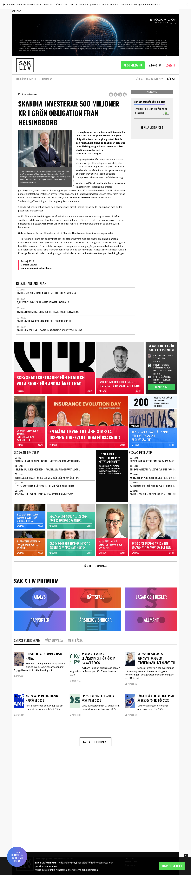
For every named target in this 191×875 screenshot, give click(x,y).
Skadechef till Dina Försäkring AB (151, 109)
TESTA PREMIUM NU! (172, 866)
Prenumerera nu (133, 65)
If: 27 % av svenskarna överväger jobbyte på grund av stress (44, 486)
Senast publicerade (27, 640)
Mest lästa (75, 640)
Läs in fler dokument (95, 742)
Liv (36, 94)
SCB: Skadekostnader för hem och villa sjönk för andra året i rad (47, 477)
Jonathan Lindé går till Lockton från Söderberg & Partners (44, 494)
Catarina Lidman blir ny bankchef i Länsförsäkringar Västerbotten (47, 461)
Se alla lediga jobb (152, 127)
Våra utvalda (54, 640)
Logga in (170, 65)
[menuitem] (133, 65)
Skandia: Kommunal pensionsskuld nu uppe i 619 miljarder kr (159, 494)
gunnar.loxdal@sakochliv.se (36, 268)
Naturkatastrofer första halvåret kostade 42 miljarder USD (159, 486)
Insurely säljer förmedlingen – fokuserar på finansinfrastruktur (47, 469)
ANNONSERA (155, 65)
